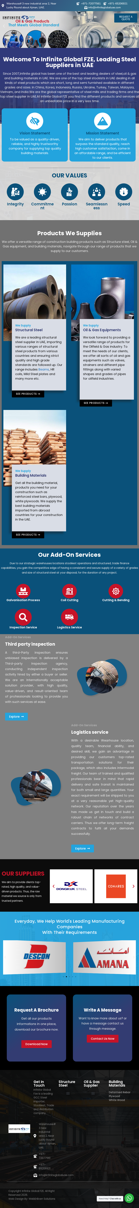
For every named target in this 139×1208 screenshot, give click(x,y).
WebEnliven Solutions (42, 1199)
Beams (43, 369)
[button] (75, 17)
